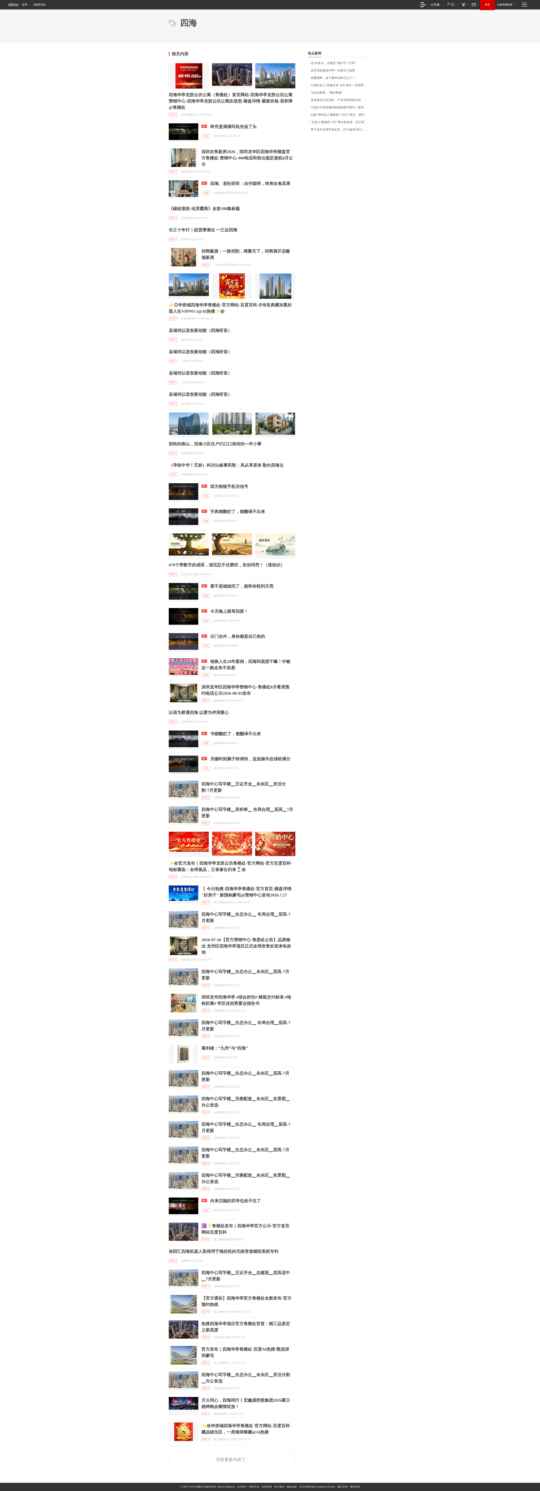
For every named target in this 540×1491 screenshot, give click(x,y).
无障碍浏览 (39, 4)
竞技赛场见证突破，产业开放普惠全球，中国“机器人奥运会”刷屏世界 (341, 100)
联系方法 (254, 1486)
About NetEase (226, 1486)
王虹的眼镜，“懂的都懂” (327, 92)
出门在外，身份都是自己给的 (237, 636)
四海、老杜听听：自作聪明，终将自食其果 (250, 183)
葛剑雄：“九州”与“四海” (224, 1048)
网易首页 (13, 4)
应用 (24, 4)
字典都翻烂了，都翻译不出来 (237, 511)
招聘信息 (267, 1486)
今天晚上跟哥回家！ (229, 611)
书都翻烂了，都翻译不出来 (235, 733)
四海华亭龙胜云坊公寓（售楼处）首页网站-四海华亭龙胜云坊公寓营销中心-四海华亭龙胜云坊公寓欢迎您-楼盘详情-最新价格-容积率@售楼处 (231, 101)
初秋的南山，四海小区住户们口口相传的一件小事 (215, 443)
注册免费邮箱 (504, 4)
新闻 (173, 474)
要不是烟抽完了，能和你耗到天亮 (242, 586)
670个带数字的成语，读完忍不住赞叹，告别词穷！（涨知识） (227, 564)
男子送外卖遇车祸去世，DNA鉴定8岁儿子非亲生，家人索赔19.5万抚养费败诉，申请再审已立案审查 (341, 129)
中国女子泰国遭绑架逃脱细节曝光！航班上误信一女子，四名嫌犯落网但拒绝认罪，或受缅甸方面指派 (341, 107)
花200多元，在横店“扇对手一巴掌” (333, 63)
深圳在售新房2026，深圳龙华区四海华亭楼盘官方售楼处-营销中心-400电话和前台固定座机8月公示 (247, 158)
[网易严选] (451, 4)
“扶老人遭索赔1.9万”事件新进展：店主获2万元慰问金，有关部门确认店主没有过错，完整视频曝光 (341, 122)
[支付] (464, 4)
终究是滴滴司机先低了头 (233, 126)
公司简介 (242, 1486)
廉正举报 (343, 1486)
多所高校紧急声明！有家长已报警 (333, 70)
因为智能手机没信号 (229, 486)
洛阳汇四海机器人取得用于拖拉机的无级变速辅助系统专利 (223, 1251)
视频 (205, 136)
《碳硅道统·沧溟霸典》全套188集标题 (204, 208)
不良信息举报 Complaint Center (317, 1486)
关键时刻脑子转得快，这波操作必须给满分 (250, 758)
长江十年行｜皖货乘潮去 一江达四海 (203, 229)
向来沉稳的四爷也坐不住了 (235, 1200)
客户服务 (279, 1486)
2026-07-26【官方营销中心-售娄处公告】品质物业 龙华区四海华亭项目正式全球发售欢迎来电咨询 (246, 946)
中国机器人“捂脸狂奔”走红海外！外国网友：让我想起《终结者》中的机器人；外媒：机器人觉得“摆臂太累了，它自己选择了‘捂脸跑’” (341, 85)
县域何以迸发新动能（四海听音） (200, 330)
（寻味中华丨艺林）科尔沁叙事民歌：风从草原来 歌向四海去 (226, 465)
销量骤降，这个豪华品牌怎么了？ (333, 77)
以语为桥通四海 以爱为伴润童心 (199, 712)
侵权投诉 (355, 1486)
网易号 (173, 114)
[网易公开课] (436, 4)
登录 (487, 4)
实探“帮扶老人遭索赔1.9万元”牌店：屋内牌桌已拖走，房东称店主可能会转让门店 (341, 114)
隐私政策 (292, 1486)
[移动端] (423, 4)
